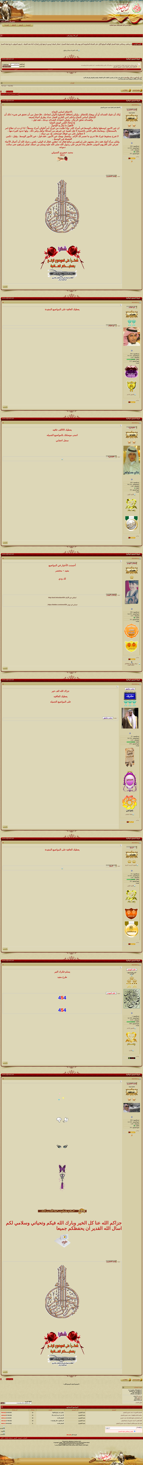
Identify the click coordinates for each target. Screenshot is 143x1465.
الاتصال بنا (25, 1438)
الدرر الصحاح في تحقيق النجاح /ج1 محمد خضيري (131, 1417)
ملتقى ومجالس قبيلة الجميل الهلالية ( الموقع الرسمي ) (125, 65)
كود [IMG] (139, 1398)
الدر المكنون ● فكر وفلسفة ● (87, 65)
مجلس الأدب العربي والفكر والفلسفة (104, 65)
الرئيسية (20, 1438)
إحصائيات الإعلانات (8, 1438)
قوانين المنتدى (139, 1402)
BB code (138, 1396)
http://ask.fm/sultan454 (56, 597)
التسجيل (125, 69)
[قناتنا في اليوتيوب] (2, 1434)
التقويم (15, 69)
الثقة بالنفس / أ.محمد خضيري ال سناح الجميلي (131, 1420)
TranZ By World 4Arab (83, 1442)
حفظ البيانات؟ (5, 64)
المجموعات (49, 69)
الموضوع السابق (75, 1384)
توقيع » (118, 176)
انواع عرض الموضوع (5, 94)
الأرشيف (15, 1438)
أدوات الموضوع (15, 94)
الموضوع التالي (67, 1384)
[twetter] (2, 1431)
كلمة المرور (22, 66)
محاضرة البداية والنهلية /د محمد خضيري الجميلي (131, 1415)
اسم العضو (22, 64)
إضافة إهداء (10, 85)
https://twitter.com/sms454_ (57, 604)
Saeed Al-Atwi (80, 1443)
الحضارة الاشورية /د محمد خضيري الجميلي (132, 1412)
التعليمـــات (89, 69)
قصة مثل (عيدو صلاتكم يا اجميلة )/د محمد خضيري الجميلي (129, 1423)
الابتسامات (139, 1397)
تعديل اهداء (3, 85)
